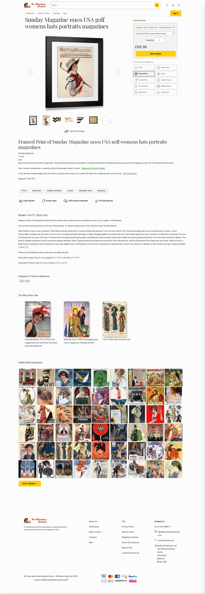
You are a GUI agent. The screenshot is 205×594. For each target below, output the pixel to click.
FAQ (123, 521)
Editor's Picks (43, 13)
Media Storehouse (58, 580)
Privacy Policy (128, 526)
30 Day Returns (130, 173)
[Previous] (30, 72)
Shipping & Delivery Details (93, 168)
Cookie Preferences (130, 553)
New (65, 13)
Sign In (175, 13)
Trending (56, 13)
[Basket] (173, 5)
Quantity (150, 40)
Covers (70, 190)
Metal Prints (127, 547)
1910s (24, 190)
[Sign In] (178, 5)
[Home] (34, 5)
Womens (101, 190)
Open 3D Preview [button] (77, 131)
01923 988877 (163, 526)
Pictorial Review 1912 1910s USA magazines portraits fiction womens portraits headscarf (41, 342)
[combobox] (102, 5)
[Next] (118, 72)
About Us (93, 521)
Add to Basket (155, 54)
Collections (30, 13)
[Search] (157, 5)
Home (22, 281)
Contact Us (159, 521)
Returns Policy (128, 532)
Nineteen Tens (85, 190)
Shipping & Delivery (130, 537)
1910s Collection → (29, 484)
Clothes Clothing (54, 190)
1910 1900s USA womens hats (116, 339)
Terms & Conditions (130, 542)
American (36, 190)
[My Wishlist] (167, 5)
